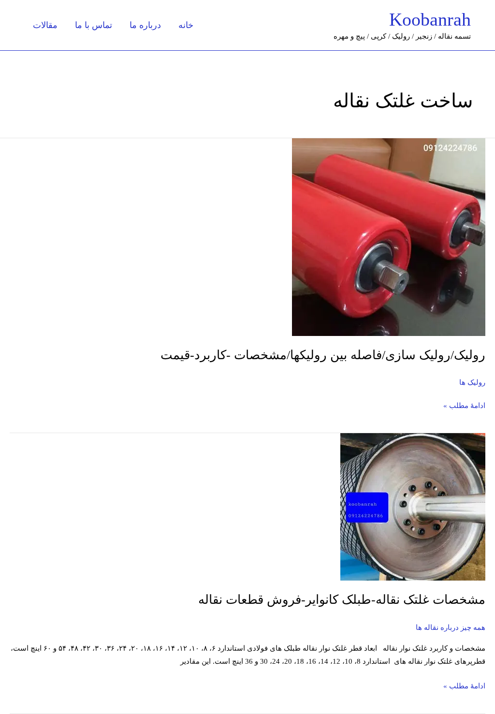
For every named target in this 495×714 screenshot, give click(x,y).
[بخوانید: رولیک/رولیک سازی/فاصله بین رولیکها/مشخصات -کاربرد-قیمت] (388, 236)
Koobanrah (430, 19)
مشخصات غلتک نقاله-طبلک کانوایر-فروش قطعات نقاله (341, 600)
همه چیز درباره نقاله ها (450, 627)
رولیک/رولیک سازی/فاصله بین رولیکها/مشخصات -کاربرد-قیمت (322, 355)
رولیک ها (472, 382)
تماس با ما (93, 25)
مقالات (45, 25)
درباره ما (145, 25)
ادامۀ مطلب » (464, 404)
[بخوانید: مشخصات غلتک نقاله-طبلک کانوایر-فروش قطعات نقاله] (412, 506)
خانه (185, 25)
